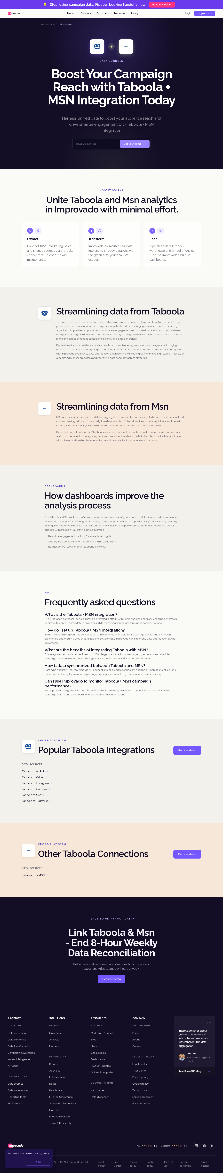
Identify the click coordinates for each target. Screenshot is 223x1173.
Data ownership (17, 1039)
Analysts (54, 1039)
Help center (97, 1090)
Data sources (15, 1083)
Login (188, 13)
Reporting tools (17, 1097)
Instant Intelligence (19, 1059)
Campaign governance (21, 1052)
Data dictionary (100, 1097)
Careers (136, 1046)
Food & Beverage (59, 1116)
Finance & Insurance (61, 1097)
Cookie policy (140, 1083)
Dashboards (98, 1059)
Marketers (55, 1033)
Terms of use (139, 1090)
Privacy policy (140, 1077)
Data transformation (19, 1046)
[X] (212, 1146)
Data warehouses (18, 1090)
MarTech (54, 1110)
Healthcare (55, 1090)
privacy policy (41, 1153)
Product (71, 13)
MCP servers (15, 1103)
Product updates (101, 1065)
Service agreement (143, 1097)
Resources (119, 13)
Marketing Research (102, 1033)
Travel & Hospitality (60, 1123)
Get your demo (204, 13)
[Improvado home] (14, 13)
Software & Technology (63, 1103)
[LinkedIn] (196, 1146)
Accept (38, 1161)
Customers (102, 13)
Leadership (55, 1046)
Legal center (139, 1064)
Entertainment (57, 1077)
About (136, 1039)
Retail (52, 1083)
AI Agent (13, 1065)
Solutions (86, 13)
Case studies (98, 1052)
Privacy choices (141, 1103)
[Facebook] (204, 1146)
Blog (93, 1039)
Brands (53, 1064)
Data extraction (17, 1033)
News (94, 1046)
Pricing (134, 13)
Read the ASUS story (190, 1071)
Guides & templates (102, 1072)
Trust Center (139, 1070)
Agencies (54, 1070)
